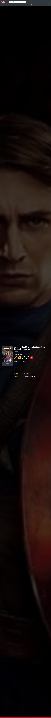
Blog (44, 4)
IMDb (20, 357)
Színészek (40, 4)
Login (48, 4)
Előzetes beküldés (7, 364)
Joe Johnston (26, 373)
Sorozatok (34, 4)
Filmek (28, 4)
